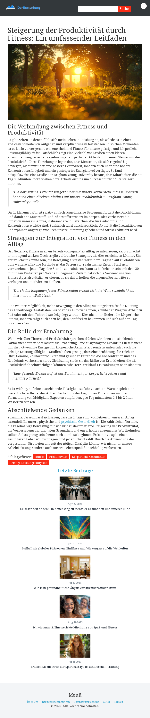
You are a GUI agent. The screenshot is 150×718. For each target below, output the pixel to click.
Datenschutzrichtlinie (86, 701)
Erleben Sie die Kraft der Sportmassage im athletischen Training (75, 666)
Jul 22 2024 (75, 582)
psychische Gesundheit (78, 422)
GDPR (106, 701)
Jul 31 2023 (75, 661)
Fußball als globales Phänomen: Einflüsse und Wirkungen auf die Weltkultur (75, 548)
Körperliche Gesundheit (88, 456)
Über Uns (32, 701)
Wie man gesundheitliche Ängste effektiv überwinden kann (75, 588)
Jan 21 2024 (75, 543)
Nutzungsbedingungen (56, 701)
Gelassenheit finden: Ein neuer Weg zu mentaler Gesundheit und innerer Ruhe (75, 509)
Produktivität (58, 456)
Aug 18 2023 (75, 622)
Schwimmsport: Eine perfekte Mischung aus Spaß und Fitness (75, 627)
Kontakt (118, 701)
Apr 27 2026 (75, 504)
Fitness (39, 456)
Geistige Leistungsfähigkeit (28, 462)
